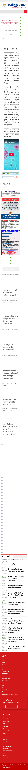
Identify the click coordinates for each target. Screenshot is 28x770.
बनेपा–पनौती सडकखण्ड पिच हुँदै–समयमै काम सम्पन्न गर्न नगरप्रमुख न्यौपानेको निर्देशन (16, 562)
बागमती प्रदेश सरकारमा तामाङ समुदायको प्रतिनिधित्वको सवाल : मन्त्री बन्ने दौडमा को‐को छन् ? (16, 621)
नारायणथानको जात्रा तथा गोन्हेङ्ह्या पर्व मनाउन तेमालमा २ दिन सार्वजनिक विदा (10, 320)
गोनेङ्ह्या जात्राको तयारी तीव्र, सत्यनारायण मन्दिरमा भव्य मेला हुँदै (10, 292)
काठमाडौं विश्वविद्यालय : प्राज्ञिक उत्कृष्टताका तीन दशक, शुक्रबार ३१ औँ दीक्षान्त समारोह (16, 639)
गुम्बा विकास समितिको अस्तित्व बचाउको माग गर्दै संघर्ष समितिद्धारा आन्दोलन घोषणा (10, 375)
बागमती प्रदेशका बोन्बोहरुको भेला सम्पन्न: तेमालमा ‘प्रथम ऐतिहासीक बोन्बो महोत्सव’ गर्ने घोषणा (10, 429)
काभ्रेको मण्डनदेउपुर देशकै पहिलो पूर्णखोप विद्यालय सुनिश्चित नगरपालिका (15, 630)
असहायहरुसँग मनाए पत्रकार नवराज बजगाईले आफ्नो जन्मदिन (16, 648)
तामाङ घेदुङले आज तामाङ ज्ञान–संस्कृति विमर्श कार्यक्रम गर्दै (9, 347)
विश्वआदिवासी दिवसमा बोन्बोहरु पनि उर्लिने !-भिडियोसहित (9, 402)
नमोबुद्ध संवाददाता (8, 34)
